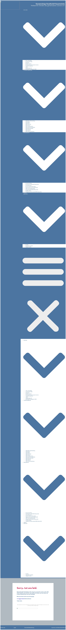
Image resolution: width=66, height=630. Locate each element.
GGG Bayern (28, 451)
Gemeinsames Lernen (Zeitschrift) (32, 187)
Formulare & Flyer (29, 183)
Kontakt (27, 244)
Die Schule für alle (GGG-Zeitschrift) (32, 184)
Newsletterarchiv (29, 185)
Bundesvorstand (28, 63)
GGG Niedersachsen (29, 126)
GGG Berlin (28, 123)
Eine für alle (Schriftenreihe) (31, 186)
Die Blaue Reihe (28, 190)
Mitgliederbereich (29, 68)
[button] (43, 293)
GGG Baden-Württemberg (30, 450)
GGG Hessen (28, 125)
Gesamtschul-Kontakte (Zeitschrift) (32, 189)
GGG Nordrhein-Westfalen (30, 127)
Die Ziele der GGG (29, 61)
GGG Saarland (28, 129)
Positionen (27, 62)
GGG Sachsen (28, 130)
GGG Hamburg (28, 124)
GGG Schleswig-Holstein (30, 131)
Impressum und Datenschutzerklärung (58, 627)
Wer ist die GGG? (29, 60)
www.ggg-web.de (20, 598)
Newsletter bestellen (29, 245)
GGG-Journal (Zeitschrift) (30, 188)
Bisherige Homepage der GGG (31, 69)
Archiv (25, 193)
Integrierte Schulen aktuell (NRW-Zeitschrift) (34, 191)
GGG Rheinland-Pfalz (29, 128)
